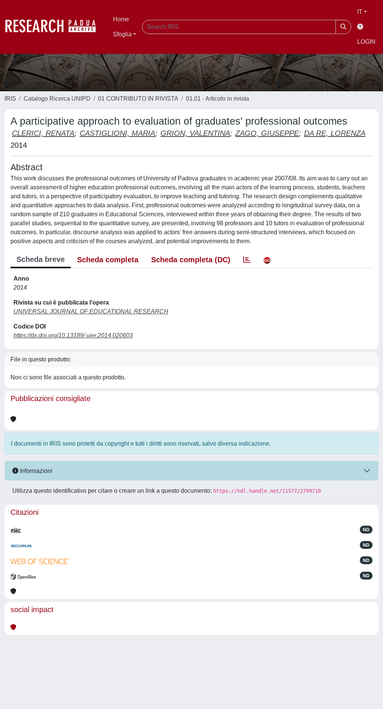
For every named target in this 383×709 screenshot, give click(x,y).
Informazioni (35, 471)
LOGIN (366, 42)
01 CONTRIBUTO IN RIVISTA (138, 98)
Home (121, 19)
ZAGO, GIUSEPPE (267, 133)
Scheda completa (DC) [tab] (190, 260)
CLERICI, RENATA (43, 133)
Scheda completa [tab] (107, 260)
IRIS (10, 98)
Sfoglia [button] (122, 34)
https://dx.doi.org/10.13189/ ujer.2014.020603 (73, 335)
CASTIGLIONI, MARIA (117, 133)
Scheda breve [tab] (40, 259)
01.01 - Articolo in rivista (217, 98)
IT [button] (359, 12)
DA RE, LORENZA (334, 133)
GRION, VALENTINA (195, 133)
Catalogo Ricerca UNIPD (57, 98)
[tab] (247, 260)
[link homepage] (54, 27)
